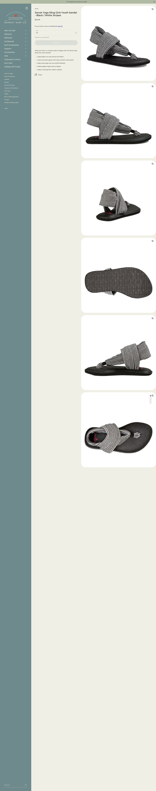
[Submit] (26, 785)
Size (37, 30)
